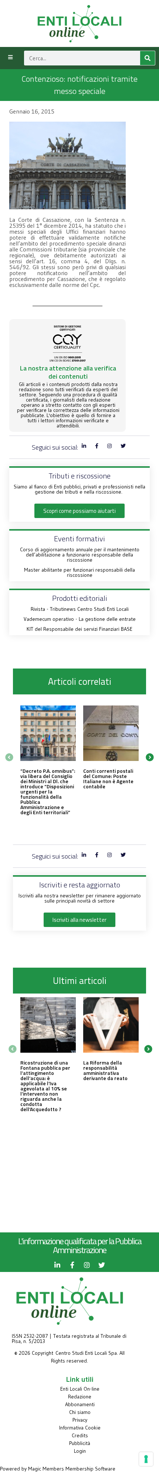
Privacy (79, 1420)
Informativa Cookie (80, 1427)
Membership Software (90, 1468)
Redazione (79, 1396)
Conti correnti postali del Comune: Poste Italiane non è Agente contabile (108, 778)
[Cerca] (147, 58)
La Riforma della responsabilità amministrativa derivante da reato (105, 1070)
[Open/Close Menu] (10, 57)
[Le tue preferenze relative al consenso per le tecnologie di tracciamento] (146, 1459)
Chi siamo (80, 1412)
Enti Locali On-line (79, 1388)
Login (80, 1451)
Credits (80, 1435)
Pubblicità (79, 1443)
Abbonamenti (80, 1404)
